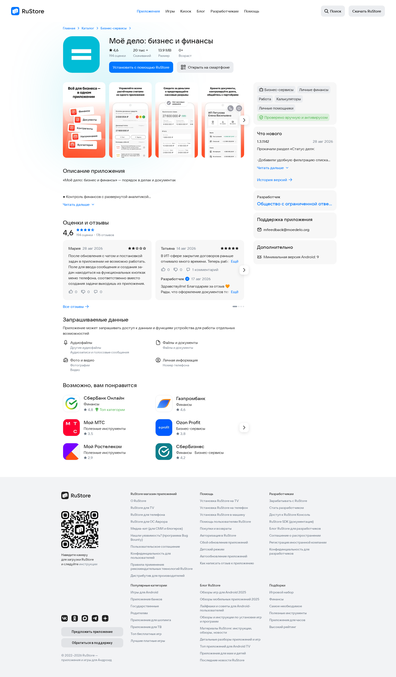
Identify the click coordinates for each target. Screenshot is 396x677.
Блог (201, 11)
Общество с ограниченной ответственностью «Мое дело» (295, 203)
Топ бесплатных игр (146, 634)
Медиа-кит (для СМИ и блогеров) (157, 528)
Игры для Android (144, 592)
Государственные (145, 606)
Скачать (366, 11)
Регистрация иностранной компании (297, 542)
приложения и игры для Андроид (86, 660)
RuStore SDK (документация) (291, 521)
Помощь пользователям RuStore (225, 521)
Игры (170, 11)
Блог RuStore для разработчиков (295, 528)
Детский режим (212, 549)
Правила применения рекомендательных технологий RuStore (162, 566)
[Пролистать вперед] (244, 120)
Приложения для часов (287, 620)
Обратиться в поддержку (92, 643)
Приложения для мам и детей (223, 653)
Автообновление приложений (223, 556)
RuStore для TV (142, 508)
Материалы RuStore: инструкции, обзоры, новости (226, 630)
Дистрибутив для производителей (157, 576)
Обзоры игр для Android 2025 (223, 592)
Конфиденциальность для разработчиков (289, 551)
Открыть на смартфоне (209, 67)
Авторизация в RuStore (218, 535)
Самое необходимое (285, 606)
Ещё (235, 261)
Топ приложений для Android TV (225, 646)
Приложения (148, 11)
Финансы (276, 599)
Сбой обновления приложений (224, 542)
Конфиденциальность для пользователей (151, 555)
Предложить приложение (92, 632)
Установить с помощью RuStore (141, 67)
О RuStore (138, 501)
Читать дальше (76, 204)
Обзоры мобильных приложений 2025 (229, 599)
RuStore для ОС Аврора (149, 521)
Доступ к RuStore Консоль (289, 515)
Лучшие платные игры (148, 641)
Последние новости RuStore (222, 660)
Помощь (251, 11)
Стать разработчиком (286, 508)
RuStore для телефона (148, 515)
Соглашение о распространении (295, 535)
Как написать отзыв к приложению (227, 563)
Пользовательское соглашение (155, 546)
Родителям (139, 613)
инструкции (88, 564)
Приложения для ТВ (146, 627)
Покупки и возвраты (216, 528)
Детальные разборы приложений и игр (230, 639)
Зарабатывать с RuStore (288, 501)
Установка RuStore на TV (219, 501)
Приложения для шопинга (151, 620)
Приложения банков (146, 599)
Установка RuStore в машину (222, 515)
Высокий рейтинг (282, 627)
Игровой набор (281, 592)
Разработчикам (225, 11)
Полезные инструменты (288, 613)
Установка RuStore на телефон (224, 508)
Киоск (185, 11)
